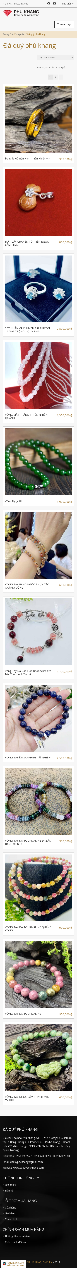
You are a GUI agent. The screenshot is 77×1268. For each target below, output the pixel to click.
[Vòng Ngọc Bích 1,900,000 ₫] (38, 461)
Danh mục (66, 24)
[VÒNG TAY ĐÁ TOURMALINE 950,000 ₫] (38, 974)
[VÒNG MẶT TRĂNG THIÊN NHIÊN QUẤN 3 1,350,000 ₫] (38, 375)
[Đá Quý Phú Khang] (21, 13)
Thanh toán (11, 1219)
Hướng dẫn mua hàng (17, 1236)
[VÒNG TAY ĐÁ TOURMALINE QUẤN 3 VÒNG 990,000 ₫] (38, 887)
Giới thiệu (10, 1184)
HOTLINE (15, 3)
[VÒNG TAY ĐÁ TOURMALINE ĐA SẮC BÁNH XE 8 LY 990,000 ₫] (38, 801)
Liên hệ (9, 1190)
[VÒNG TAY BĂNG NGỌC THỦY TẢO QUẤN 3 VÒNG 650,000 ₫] (38, 545)
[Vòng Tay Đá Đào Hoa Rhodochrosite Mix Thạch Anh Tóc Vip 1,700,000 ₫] (38, 631)
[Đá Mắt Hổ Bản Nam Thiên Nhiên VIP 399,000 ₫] (38, 119)
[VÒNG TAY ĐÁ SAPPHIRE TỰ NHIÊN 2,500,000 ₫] (38, 718)
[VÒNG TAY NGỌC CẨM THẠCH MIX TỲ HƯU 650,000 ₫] (38, 1057)
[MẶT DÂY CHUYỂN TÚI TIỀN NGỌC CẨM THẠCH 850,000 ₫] (38, 202)
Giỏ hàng (10, 1213)
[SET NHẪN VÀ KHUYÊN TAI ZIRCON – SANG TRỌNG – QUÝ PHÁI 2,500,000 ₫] (38, 289)
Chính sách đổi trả (15, 1242)
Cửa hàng (10, 1207)
